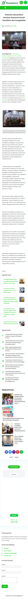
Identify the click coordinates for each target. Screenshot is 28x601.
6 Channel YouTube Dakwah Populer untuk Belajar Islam (10, 290)
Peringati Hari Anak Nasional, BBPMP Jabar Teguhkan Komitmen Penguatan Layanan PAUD (10, 312)
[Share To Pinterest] (17, 452)
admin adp (14, 522)
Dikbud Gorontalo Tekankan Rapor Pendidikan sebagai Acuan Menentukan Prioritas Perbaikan (14, 355)
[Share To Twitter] (10, 452)
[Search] (25, 2)
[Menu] (14, 8)
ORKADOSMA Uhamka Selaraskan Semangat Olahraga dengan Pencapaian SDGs (14, 342)
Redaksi (6, 548)
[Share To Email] (14, 452)
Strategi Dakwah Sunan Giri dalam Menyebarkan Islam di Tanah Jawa (11, 281)
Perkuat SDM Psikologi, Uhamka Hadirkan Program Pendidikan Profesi (14, 336)
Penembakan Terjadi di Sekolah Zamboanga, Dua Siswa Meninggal (14, 361)
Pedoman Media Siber (10, 553)
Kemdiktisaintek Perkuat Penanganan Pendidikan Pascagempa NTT (12, 379)
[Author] (14, 520)
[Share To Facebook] (6, 452)
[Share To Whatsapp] (21, 452)
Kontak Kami (7, 555)
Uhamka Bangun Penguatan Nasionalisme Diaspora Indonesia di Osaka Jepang (15, 373)
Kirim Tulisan (7, 551)
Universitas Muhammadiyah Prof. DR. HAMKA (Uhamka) (11, 56)
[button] (21, 2)
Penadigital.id (19, 595)
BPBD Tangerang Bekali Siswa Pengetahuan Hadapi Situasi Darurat (13, 349)
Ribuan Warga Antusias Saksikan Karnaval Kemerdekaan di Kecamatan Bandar (14, 366)
